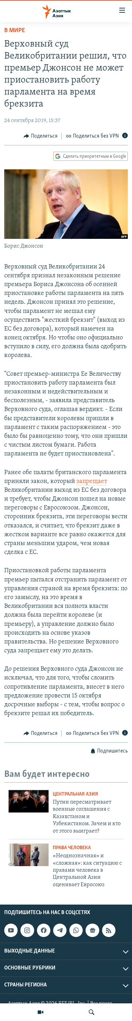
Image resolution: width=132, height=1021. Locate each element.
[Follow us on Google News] (92, 930)
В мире (14, 31)
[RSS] (108, 930)
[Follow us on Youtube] (11, 930)
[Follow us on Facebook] (43, 930)
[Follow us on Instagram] (27, 930)
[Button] (40, 136)
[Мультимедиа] (40, 1012)
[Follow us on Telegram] (60, 930)
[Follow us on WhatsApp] (76, 930)
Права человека (72, 848)
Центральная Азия (75, 794)
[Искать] (91, 1012)
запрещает (91, 481)
